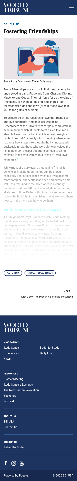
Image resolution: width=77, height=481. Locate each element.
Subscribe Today (14, 447)
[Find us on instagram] (13, 464)
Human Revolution (40, 273)
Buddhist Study (49, 347)
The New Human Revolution (21, 390)
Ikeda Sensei (12, 347)
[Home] (35, 7)
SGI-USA (9, 421)
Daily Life (13, 273)
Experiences (11, 353)
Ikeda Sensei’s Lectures (18, 384)
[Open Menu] (71, 7)
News (7, 358)
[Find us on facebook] (6, 464)
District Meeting (13, 379)
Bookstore (10, 395)
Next (67, 291)
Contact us (10, 427)
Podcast (9, 401)
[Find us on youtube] (22, 464)
